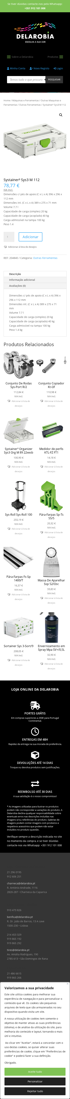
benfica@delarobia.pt (20, 917)
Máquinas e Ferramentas (25, 100)
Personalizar (35, 1081)
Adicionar (30, 236)
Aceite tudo (35, 1071)
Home (7, 100)
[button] (61, 115)
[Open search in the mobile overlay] (35, 79)
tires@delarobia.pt (18, 950)
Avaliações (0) (17, 285)
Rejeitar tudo (35, 1091)
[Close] (67, 984)
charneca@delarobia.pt (21, 883)
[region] (35, 1040)
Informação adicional (22, 279)
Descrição (15, 274)
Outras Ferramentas (30, 104)
